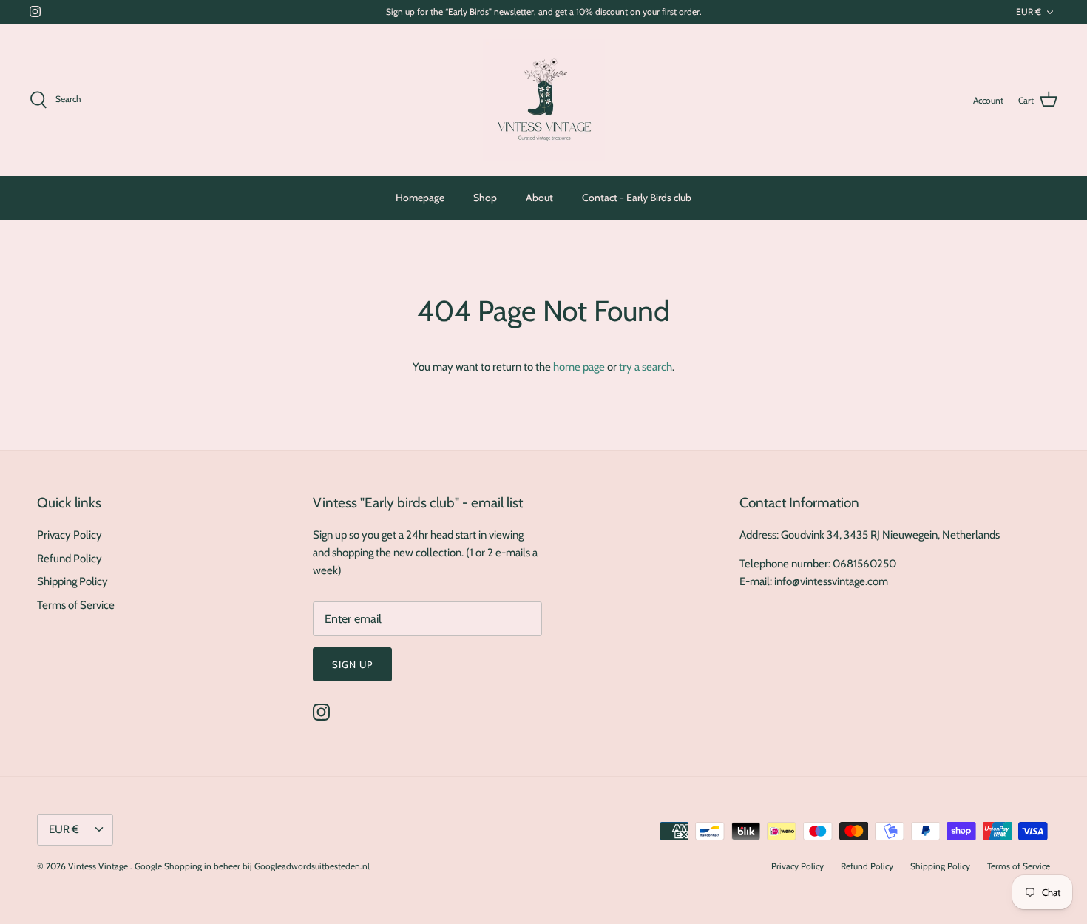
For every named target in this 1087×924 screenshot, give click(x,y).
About (539, 197)
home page (579, 367)
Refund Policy (69, 558)
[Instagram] (35, 11)
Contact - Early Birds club (636, 197)
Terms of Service (76, 605)
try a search (645, 367)
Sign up (352, 664)
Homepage (420, 197)
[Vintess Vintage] (544, 100)
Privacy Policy (69, 535)
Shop (485, 197)
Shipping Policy (72, 581)
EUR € (1028, 11)
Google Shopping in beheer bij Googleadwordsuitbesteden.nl (252, 865)
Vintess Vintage (99, 865)
